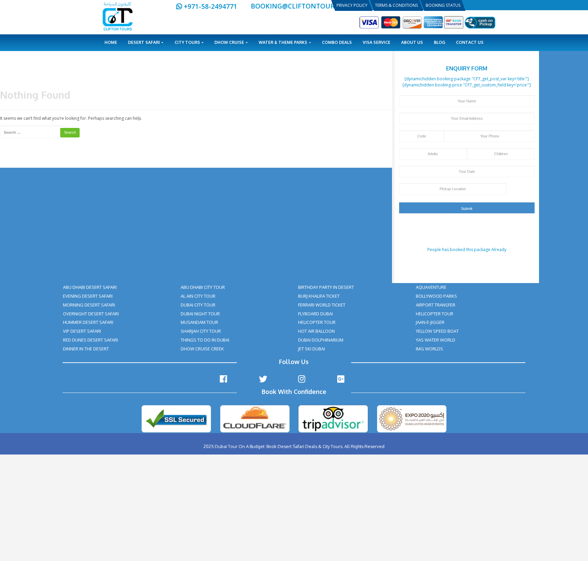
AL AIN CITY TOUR (198, 296)
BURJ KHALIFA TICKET (319, 296)
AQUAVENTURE (431, 287)
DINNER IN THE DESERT (86, 349)
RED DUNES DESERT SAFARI (90, 340)
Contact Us (470, 42)
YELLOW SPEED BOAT (437, 331)
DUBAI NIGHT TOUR (200, 314)
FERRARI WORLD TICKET (321, 305)
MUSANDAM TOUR (199, 322)
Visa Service (376, 42)
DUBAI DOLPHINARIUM (320, 340)
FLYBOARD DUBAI (315, 314)
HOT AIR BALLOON (316, 331)
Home (110, 42)
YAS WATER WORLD (435, 340)
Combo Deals (337, 42)
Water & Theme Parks (283, 42)
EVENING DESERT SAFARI (88, 296)
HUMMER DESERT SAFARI (88, 322)
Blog (439, 42)
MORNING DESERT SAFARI (89, 305)
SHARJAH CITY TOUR (201, 331)
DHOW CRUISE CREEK (202, 349)
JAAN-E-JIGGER (430, 322)
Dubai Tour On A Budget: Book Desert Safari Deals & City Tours (278, 446)
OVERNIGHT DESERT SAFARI (91, 314)
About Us (412, 42)
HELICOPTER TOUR (317, 322)
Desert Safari (144, 42)
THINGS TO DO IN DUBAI (205, 340)
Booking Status (443, 5)
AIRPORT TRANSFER (435, 305)
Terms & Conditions (396, 5)
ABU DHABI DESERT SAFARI (90, 287)
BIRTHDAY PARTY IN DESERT (326, 287)
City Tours (188, 42)
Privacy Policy (352, 5)
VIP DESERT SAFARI (82, 331)
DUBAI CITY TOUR (198, 305)
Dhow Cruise (229, 42)
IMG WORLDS (429, 349)
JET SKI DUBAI (311, 349)
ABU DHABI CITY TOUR (203, 287)
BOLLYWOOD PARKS (436, 296)
